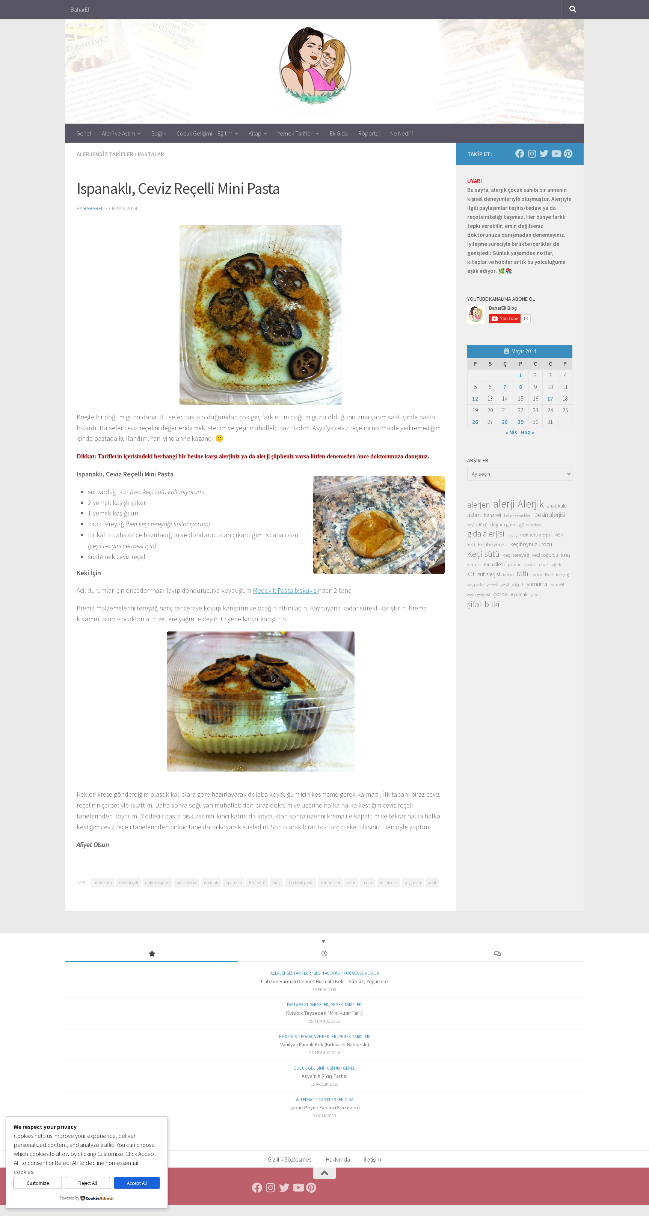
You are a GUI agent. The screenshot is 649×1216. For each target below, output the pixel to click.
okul (351, 882)
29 (521, 421)
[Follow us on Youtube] (555, 153)
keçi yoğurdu (545, 555)
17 (550, 398)
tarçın (508, 574)
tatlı (522, 573)
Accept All (137, 1183)
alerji (504, 503)
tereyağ (562, 574)
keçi (471, 544)
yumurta (537, 584)
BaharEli (81, 9)
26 (475, 421)
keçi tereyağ (516, 554)
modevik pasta (300, 882)
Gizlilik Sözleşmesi (290, 1159)
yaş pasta (412, 882)
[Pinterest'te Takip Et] (567, 153)
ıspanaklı (233, 882)
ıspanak (211, 882)
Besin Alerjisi (327, 973)
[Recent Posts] (324, 954)
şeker (535, 594)
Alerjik (531, 504)
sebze (543, 564)
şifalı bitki (483, 604)
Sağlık (158, 133)
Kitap (255, 133)
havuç (512, 535)
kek (558, 534)
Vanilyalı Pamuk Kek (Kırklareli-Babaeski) (324, 1044)
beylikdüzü (477, 524)
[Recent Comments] (497, 954)
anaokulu (103, 882)
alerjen (478, 504)
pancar (514, 564)
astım (474, 514)
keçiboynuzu (492, 544)
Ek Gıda (339, 133)
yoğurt (518, 584)
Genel (83, 133)
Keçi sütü (257, 882)
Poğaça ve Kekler (361, 973)
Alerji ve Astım (118, 133)
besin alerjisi (549, 515)
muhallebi (330, 882)
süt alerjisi (388, 882)
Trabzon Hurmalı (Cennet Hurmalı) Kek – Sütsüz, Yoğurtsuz (324, 981)
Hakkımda (338, 1159)
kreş (276, 882)
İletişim (372, 1159)
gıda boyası (187, 882)
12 (475, 398)
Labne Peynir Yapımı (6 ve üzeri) (325, 1107)
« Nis (511, 432)
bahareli (94, 208)
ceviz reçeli (128, 882)
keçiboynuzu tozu (531, 544)
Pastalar (151, 154)
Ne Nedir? (402, 133)
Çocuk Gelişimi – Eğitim (204, 133)
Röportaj (369, 133)
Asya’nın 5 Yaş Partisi (324, 1076)
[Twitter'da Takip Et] (543, 153)
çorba (500, 594)
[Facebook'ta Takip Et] (519, 153)
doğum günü (157, 882)
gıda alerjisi (485, 533)
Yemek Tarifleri (296, 133)
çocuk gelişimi (478, 594)
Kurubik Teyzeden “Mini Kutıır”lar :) (324, 1013)
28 (505, 421)
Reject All (87, 1183)
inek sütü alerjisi (535, 535)
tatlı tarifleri (542, 574)
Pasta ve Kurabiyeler (307, 1004)
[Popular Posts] (151, 954)
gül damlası (530, 524)
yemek (492, 584)
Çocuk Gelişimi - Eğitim (317, 1068)
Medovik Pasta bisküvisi (285, 590)
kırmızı (474, 564)
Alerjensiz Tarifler (105, 154)
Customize (38, 1183)
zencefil (557, 584)
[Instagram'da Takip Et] (531, 153)
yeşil (432, 882)
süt (471, 574)
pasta (367, 882)
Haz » (527, 432)
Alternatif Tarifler (316, 1099)
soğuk (556, 564)
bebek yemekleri (517, 515)
